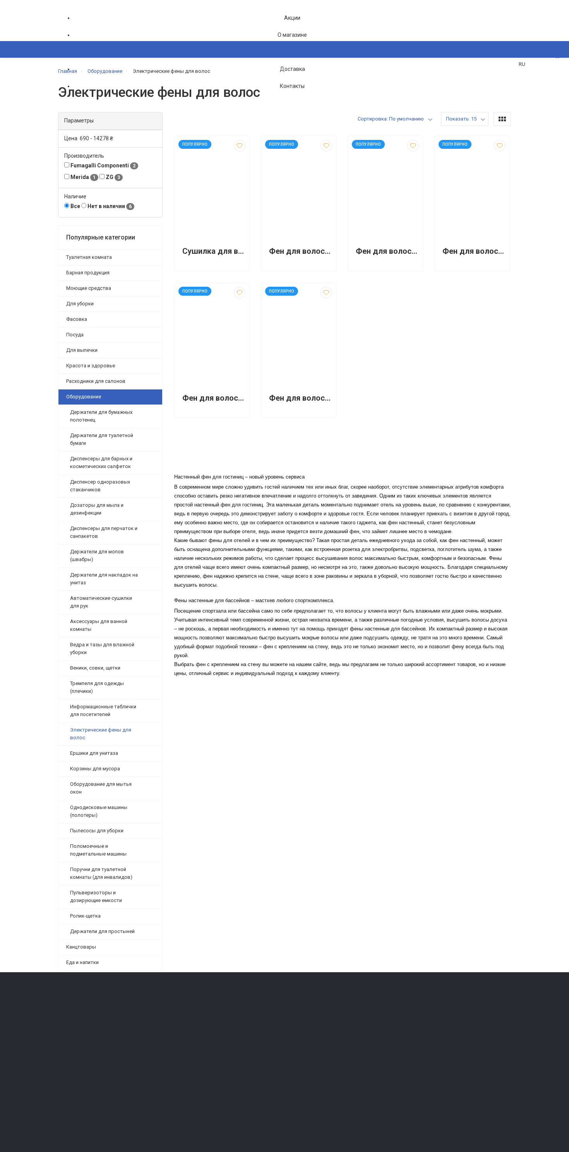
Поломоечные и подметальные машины (98, 850)
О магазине (292, 35)
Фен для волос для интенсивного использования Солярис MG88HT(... (300, 398)
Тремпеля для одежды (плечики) (97, 687)
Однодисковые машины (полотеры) (98, 811)
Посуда (75, 335)
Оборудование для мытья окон (101, 788)
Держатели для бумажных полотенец (101, 416)
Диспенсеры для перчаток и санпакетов (103, 532)
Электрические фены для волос (100, 733)
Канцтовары (81, 947)
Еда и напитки (82, 962)
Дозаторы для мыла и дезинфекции (96, 509)
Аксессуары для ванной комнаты (98, 625)
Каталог (76, 87)
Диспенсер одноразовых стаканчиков (100, 485)
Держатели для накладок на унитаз (104, 578)
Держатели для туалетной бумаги (101, 439)
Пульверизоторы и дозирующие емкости (96, 896)
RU (522, 64)
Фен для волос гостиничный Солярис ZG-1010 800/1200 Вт (474, 251)
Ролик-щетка (85, 916)
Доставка (292, 69)
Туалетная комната (89, 257)
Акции (292, 18)
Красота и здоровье (90, 366)
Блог (294, 1040)
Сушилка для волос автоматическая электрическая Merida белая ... (213, 251)
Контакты (292, 86)
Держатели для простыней (102, 931)
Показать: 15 (461, 119)
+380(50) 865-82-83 (89, 1010)
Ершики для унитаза (94, 753)
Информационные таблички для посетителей (103, 710)
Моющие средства (88, 288)
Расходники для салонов (95, 381)
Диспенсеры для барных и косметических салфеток (101, 462)
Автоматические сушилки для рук (101, 602)
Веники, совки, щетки (95, 668)
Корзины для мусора (95, 768)
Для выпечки (82, 350)
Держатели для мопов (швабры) (97, 555)
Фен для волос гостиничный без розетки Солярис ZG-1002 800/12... (300, 251)
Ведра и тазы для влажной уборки (102, 648)
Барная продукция (88, 273)
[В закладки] (239, 146)
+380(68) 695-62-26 (89, 1020)
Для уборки (80, 304)
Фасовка (76, 319)
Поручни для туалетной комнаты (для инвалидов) (101, 873)
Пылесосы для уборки (96, 830)
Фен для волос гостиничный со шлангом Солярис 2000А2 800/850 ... (387, 251)
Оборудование (83, 396)
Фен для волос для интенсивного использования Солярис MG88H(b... (213, 398)
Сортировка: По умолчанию (391, 119)
